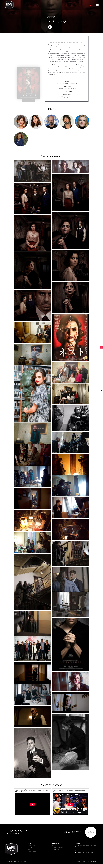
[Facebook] (8, 834)
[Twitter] (10, 834)
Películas (51, 17)
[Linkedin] (19, 834)
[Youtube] (16, 834)
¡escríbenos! (90, 832)
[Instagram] (13, 834)
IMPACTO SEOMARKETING (90, 861)
